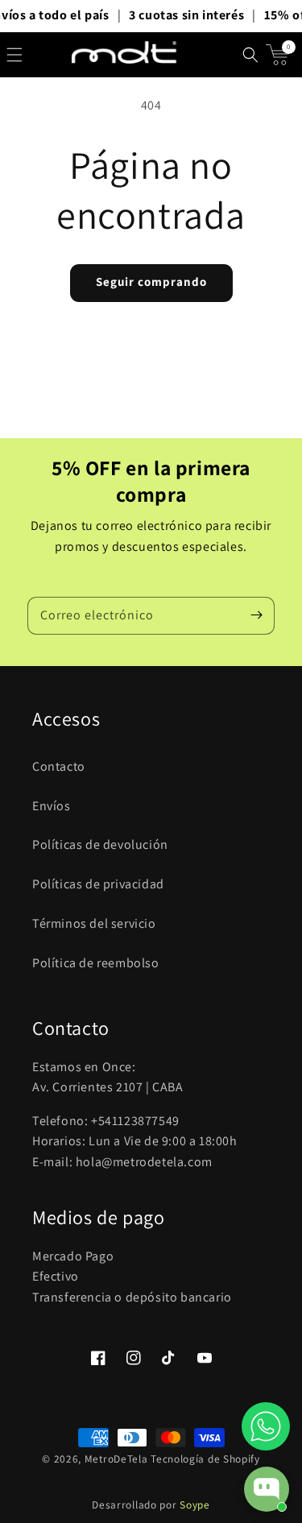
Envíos (51, 805)
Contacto (58, 766)
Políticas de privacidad (98, 883)
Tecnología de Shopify (205, 1458)
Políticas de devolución (100, 844)
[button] (14, 54)
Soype (195, 1504)
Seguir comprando (151, 281)
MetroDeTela (116, 1458)
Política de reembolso (95, 962)
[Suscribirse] (256, 615)
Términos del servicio (94, 923)
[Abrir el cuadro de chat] (266, 1489)
